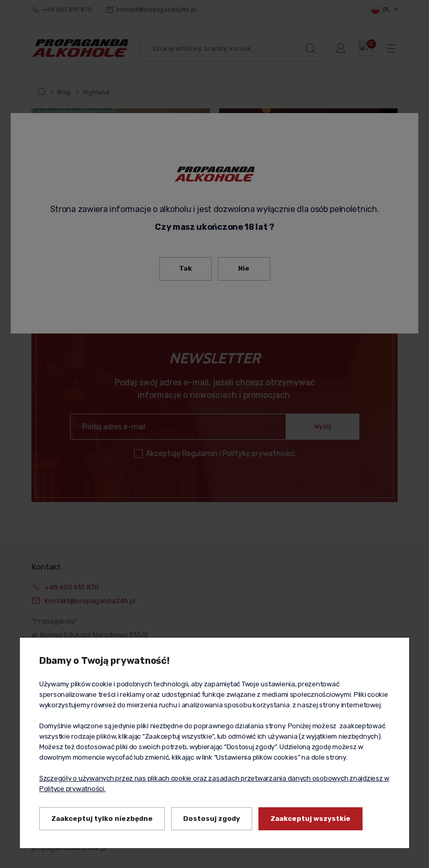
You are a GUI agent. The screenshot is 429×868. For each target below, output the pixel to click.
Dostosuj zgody (211, 818)
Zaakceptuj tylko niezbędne (102, 818)
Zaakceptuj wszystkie (310, 818)
